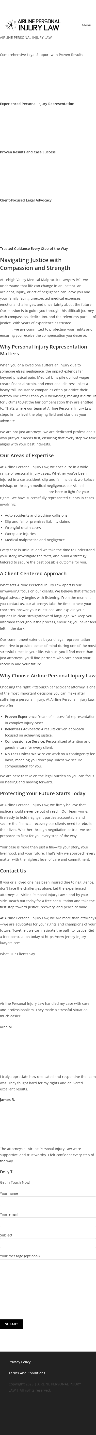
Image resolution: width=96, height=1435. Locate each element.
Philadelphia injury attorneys (24, 491)
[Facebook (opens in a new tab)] (45, 7)
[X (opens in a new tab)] (39, 7)
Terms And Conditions (27, 1373)
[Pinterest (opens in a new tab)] (52, 7)
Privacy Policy (20, 1362)
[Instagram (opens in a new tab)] (57, 7)
